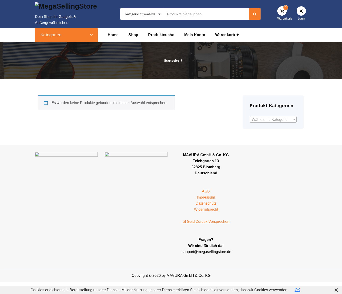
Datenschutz (206, 203)
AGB (206, 191)
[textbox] (273, 119)
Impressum (206, 197)
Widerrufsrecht (206, 209)
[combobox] (273, 119)
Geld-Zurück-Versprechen (206, 221)
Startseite (171, 60)
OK (297, 290)
